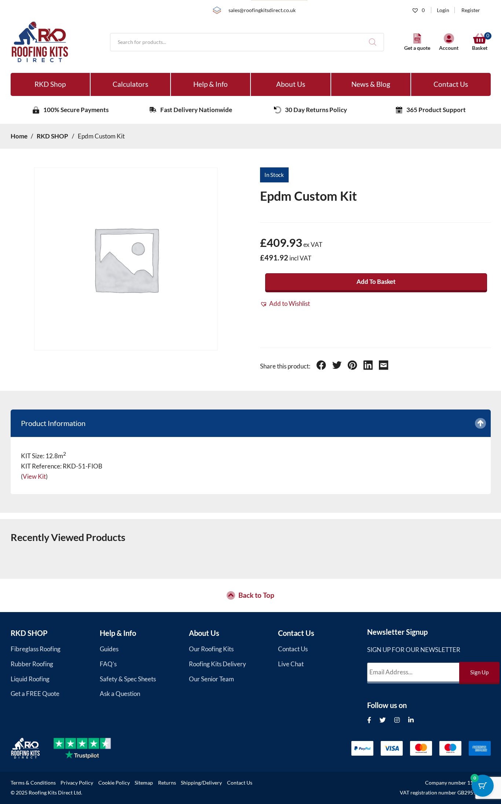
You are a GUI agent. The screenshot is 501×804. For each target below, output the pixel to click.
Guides (109, 649)
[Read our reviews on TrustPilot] (88, 748)
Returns (167, 783)
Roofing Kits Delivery (217, 664)
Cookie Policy (114, 783)
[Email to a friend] (383, 366)
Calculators (130, 84)
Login (443, 10)
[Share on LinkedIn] (368, 366)
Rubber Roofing (32, 664)
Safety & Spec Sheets (128, 679)
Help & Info (210, 84)
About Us (290, 84)
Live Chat (291, 664)
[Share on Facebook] (321, 366)
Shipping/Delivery (201, 783)
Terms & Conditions (33, 783)
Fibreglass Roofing (36, 649)
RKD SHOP (29, 633)
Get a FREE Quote (35, 693)
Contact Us (451, 84)
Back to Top (256, 595)
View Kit (34, 476)
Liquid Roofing (30, 679)
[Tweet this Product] (337, 366)
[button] (285, 303)
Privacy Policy (77, 783)
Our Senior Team (211, 679)
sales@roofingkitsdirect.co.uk (262, 10)
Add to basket (376, 281)
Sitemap (144, 783)
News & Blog (370, 84)
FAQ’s (108, 664)
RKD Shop (50, 84)
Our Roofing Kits (211, 649)
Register (470, 10)
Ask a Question (120, 693)
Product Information (53, 423)
